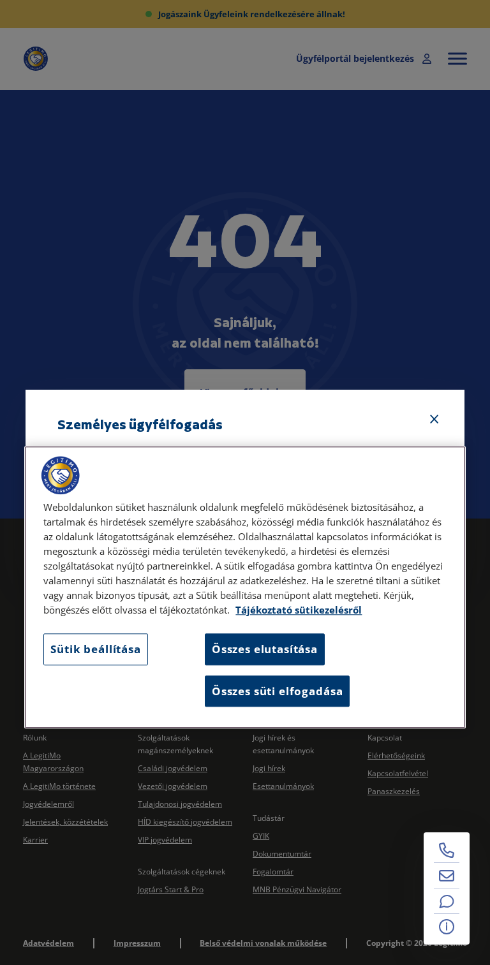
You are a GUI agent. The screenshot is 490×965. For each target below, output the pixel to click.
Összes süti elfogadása (277, 691)
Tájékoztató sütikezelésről (298, 610)
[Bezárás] (434, 419)
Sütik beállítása (95, 649)
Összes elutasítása (265, 649)
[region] (244, 587)
